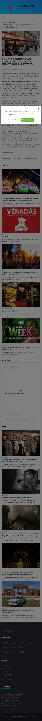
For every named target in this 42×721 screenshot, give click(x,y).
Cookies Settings (13, 119)
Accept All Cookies (27, 119)
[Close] (38, 108)
